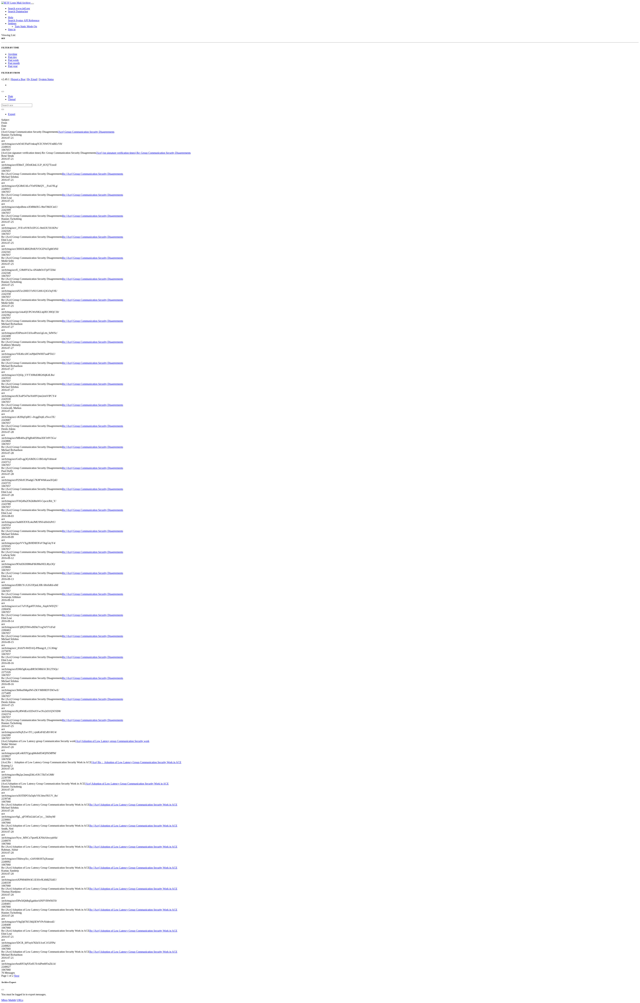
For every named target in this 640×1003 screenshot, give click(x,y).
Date (10, 96)
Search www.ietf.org (19, 8)
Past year (13, 66)
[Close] (2, 989)
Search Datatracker (18, 11)
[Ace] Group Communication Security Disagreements (86, 131)
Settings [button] (12, 23)
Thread (12, 99)
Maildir (12, 1000)
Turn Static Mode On (26, 26)
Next (16, 975)
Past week (13, 60)
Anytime (12, 54)
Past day (12, 57)
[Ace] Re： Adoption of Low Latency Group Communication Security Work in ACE (136, 762)
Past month (14, 63)
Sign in (12, 29)
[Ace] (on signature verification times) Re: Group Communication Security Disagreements (143, 152)
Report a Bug (18, 79)
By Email (32, 79)
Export (11, 114)
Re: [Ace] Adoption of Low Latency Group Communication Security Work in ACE (133, 804)
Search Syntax (15, 20)
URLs (20, 1000)
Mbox (4, 1000)
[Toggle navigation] (32, 3)
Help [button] (10, 17)
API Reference (31, 20)
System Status (46, 79)
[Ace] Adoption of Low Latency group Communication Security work (112, 741)
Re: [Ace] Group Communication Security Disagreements (92, 173)
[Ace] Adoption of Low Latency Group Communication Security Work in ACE (127, 783)
